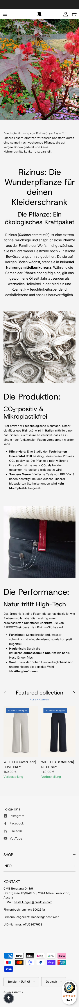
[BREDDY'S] (39, 14)
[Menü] (5, 14)
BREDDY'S (17, 992)
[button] (9, 998)
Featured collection (39, 692)
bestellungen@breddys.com (33, 902)
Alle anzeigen (39, 699)
